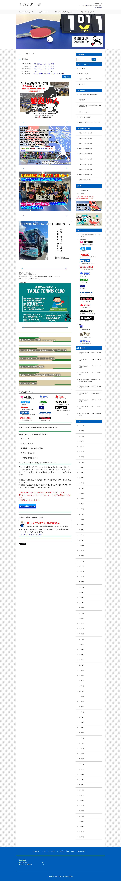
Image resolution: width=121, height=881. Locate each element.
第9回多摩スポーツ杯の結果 (85, 133)
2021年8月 (81, 738)
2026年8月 (81, 425)
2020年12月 (82, 779)
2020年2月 (81, 831)
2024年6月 (81, 561)
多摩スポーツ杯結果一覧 (87, 12)
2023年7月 (81, 618)
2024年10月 (82, 540)
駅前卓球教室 (82, 100)
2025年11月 (82, 472)
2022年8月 (81, 675)
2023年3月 (81, 639)
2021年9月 (81, 732)
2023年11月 (82, 597)
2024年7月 (81, 555)
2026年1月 (81, 462)
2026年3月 (81, 451)
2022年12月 (82, 654)
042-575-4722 (84, 5)
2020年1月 (81, 837)
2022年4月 (81, 696)
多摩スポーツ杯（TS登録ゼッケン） (65, 12)
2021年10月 (82, 727)
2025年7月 (81, 493)
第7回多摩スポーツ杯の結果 (85, 143)
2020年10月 (82, 790)
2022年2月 (81, 706)
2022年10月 (82, 665)
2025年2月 (81, 519)
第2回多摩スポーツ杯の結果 (85, 169)
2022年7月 (81, 680)
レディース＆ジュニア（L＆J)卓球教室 (88, 94)
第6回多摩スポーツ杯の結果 (85, 148)
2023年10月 (82, 602)
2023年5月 (81, 628)
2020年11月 (82, 785)
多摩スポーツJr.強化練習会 (85, 117)
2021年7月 (81, 743)
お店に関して (82, 68)
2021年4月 (81, 759)
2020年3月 (81, 826)
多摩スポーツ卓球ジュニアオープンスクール (89, 122)
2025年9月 (81, 483)
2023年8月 (81, 613)
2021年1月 (81, 774)
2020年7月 (81, 805)
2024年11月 (82, 535)
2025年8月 (81, 488)
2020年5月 (81, 816)
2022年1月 (81, 712)
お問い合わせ (98, 7)
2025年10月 (82, 477)
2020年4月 (81, 821)
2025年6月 (81, 498)
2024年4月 (81, 571)
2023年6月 (81, 623)
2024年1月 (81, 587)
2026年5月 (81, 441)
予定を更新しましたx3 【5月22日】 (88, 400)
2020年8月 (81, 800)
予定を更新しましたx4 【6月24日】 (88, 386)
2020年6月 (81, 811)
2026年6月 (81, 436)
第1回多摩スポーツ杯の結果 (85, 174)
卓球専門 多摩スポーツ (30, 4)
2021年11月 (82, 722)
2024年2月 (81, 582)
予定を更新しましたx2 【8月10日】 (44, 66)
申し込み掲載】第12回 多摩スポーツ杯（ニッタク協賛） (49, 73)
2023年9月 (81, 608)
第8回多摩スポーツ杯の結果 (85, 138)
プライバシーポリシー (84, 73)
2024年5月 (81, 566)
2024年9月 (81, 545)
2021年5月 (81, 753)
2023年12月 (82, 592)
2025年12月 (82, 467)
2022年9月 (81, 670)
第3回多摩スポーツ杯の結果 (85, 164)
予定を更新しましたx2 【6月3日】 (87, 393)
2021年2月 (81, 769)
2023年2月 (81, 644)
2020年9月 (81, 795)
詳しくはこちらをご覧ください (32, 534)
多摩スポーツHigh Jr (83, 112)
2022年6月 (81, 686)
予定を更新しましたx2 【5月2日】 (87, 406)
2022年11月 (82, 660)
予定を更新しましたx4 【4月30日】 (88, 413)
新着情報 (25, 59)
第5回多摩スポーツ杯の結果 (85, 153)
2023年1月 (81, 649)
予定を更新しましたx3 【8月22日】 (44, 64)
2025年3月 (81, 514)
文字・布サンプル (44, 12)
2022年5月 (81, 691)
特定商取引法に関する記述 (85, 79)
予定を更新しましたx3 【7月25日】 (44, 69)
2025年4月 (81, 509)
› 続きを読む (66, 77)
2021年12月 (82, 717)
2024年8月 (81, 550)
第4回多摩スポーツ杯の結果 (85, 159)
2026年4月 (81, 446)
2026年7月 (81, 431)
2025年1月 (81, 524)
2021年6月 (81, 748)
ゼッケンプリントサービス (26, 12)
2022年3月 (81, 701)
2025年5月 (81, 503)
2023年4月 (81, 634)
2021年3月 (81, 764)
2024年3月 (81, 576)
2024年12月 (82, 529)
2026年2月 (81, 457)
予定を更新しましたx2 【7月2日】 (44, 71)
